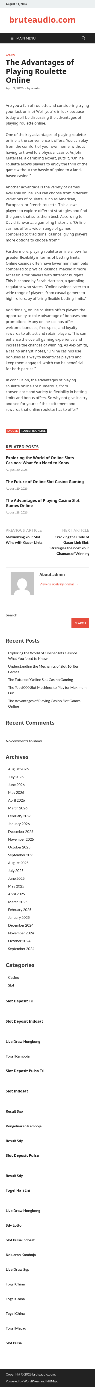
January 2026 (19, 823)
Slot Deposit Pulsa (22, 1155)
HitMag (51, 1381)
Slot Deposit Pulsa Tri (25, 1070)
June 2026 (16, 784)
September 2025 (21, 855)
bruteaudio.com (42, 19)
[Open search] (83, 38)
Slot (11, 985)
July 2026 (16, 776)
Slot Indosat (17, 1091)
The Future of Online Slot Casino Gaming (45, 481)
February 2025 (19, 909)
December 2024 (20, 925)
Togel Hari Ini (18, 1190)
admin (35, 88)
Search (11, 615)
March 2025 (17, 901)
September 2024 (21, 948)
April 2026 (16, 800)
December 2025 (20, 831)
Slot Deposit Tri (19, 1001)
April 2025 (16, 894)
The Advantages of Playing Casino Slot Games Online (43, 503)
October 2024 (19, 941)
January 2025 (19, 917)
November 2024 (21, 933)
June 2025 (16, 878)
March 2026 (17, 808)
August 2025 (18, 862)
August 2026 (18, 769)
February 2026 (19, 816)
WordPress (32, 1381)
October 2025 (19, 847)
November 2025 (21, 839)
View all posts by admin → (58, 584)
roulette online (33, 430)
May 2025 (16, 886)
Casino (10, 54)
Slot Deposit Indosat (24, 1021)
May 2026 (16, 792)
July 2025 (16, 870)
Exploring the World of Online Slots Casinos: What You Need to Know (40, 460)
